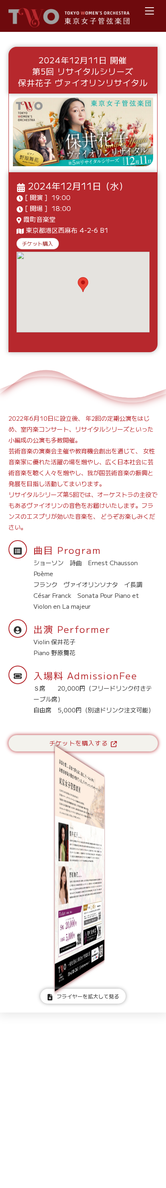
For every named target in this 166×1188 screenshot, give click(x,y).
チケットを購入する (78, 743)
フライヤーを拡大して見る (87, 996)
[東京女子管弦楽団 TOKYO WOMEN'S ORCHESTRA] (68, 23)
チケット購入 (37, 243)
